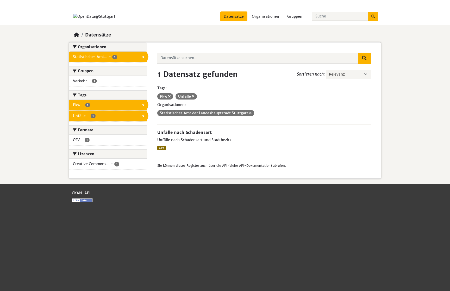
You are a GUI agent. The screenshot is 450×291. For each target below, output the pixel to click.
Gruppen (294, 16)
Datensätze (234, 16)
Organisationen (265, 16)
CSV (161, 148)
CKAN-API (81, 193)
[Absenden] (373, 16)
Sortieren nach (310, 74)
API (224, 166)
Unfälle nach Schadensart (184, 132)
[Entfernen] (169, 96)
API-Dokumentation (255, 166)
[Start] (76, 35)
